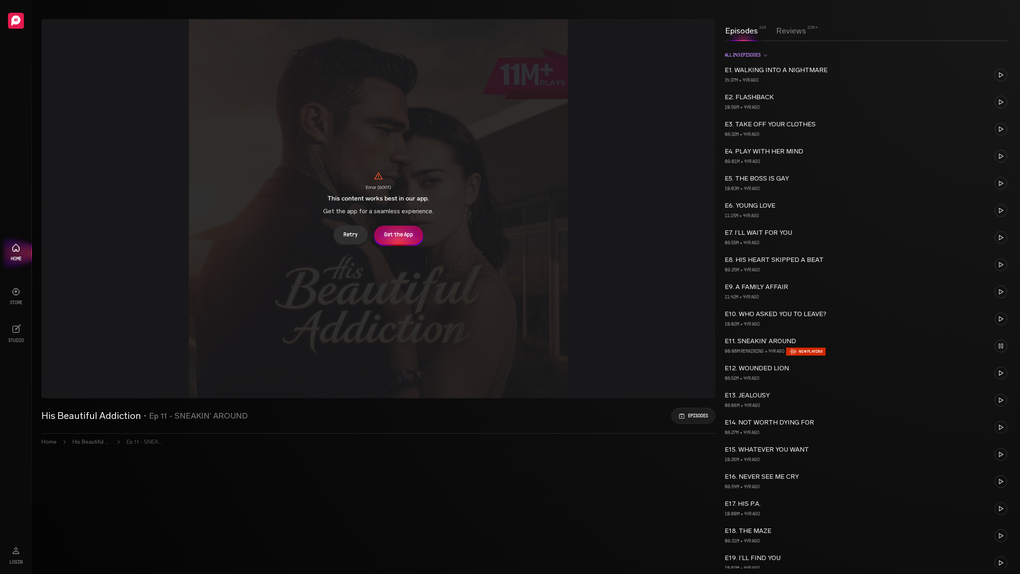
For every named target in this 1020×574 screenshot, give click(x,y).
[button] (866, 75)
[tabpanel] (866, 306)
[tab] (741, 30)
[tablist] (765, 30)
